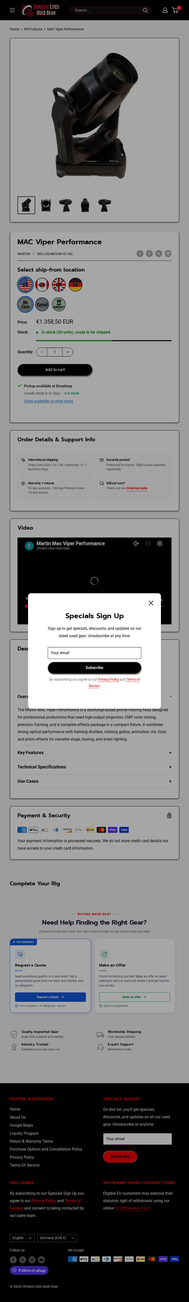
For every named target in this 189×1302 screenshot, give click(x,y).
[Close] (151, 603)
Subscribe (94, 667)
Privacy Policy (108, 679)
